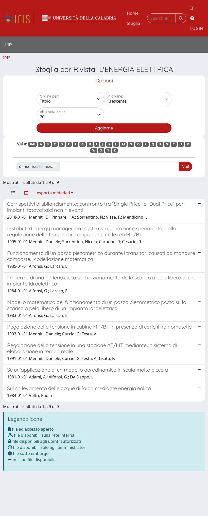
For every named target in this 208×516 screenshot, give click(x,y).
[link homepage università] (79, 18)
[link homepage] (18, 18)
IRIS (6, 58)
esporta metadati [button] (53, 193)
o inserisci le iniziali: (38, 166)
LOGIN (196, 28)
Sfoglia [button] (133, 23)
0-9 (32, 144)
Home (132, 13)
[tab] (13, 192)
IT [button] (192, 8)
